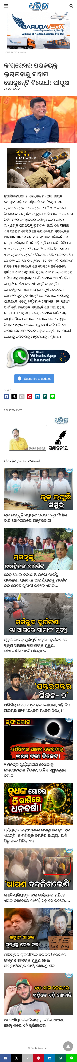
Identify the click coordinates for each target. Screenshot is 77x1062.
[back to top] (68, 1046)
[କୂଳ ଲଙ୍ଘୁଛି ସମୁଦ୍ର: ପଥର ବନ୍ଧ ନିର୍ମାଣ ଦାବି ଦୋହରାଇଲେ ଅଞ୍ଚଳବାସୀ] (38, 489)
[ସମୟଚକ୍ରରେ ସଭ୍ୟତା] (38, 435)
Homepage (10, 52)
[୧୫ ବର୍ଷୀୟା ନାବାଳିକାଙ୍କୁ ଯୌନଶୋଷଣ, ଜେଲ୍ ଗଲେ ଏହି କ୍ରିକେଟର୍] (38, 994)
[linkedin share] (37, 396)
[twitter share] (14, 396)
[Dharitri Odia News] (39, 6)
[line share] (52, 396)
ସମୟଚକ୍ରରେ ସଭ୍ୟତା (22, 461)
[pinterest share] (29, 396)
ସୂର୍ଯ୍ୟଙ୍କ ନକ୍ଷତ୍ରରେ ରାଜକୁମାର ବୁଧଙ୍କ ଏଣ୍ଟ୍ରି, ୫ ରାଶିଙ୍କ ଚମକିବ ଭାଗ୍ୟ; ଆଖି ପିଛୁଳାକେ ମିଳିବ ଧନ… (37, 835)
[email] (27, 1058)
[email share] (21, 396)
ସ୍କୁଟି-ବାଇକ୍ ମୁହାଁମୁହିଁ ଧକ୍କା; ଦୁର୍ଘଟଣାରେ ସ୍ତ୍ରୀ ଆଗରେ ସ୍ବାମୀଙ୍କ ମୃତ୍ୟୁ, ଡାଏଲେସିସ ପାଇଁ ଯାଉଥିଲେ (36, 645)
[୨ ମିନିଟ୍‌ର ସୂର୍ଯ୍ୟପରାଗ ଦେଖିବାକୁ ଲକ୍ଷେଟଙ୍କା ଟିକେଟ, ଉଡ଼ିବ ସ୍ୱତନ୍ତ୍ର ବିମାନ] (38, 739)
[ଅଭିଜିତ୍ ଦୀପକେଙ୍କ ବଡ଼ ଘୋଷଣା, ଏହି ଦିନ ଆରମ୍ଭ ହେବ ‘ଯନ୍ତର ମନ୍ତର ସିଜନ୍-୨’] (38, 679)
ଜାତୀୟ (23, 52)
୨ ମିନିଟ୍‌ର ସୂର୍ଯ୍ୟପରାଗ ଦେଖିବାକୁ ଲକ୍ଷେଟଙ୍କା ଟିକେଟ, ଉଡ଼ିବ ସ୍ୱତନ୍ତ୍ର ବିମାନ (35, 770)
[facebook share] (6, 396)
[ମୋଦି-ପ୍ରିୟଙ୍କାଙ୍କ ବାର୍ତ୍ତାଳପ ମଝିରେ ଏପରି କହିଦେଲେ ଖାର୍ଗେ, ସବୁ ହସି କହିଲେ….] (38, 869)
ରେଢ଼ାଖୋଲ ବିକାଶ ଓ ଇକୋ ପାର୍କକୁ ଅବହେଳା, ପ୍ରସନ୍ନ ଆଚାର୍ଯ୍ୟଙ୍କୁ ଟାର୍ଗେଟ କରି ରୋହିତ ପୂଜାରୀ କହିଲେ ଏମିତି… (35, 580)
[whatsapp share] (45, 396)
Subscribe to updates (37, 378)
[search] (71, 6)
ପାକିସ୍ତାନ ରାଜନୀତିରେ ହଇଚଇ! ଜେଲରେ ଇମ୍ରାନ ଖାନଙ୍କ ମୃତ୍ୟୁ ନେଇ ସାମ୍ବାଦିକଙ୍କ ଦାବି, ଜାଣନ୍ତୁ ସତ (35, 960)
